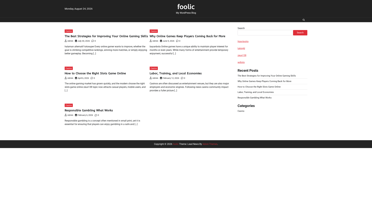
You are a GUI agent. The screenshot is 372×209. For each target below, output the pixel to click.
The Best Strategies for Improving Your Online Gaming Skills (106, 36)
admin (70, 41)
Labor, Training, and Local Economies (176, 73)
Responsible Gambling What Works (89, 110)
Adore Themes (210, 144)
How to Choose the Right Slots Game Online (95, 73)
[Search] (304, 20)
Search (241, 28)
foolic (186, 6)
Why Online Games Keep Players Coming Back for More (187, 36)
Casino (69, 31)
